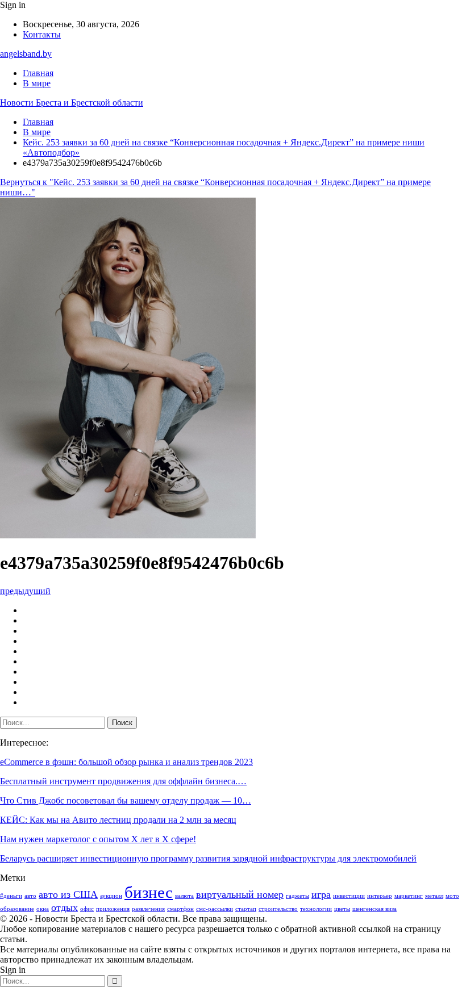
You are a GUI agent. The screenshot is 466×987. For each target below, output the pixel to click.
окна (42, 909)
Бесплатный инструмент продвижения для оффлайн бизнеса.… (123, 781)
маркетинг (408, 896)
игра (321, 894)
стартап (245, 909)
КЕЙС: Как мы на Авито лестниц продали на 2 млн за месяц (118, 820)
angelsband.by (26, 53)
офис (87, 909)
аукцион (111, 896)
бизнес (148, 892)
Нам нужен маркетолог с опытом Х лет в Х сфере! (98, 839)
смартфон (180, 909)
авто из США (68, 894)
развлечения (148, 909)
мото (452, 896)
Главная (38, 73)
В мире (37, 83)
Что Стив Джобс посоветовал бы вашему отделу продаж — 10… (125, 800)
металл (434, 896)
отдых (64, 907)
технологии (316, 909)
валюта (184, 896)
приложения (113, 909)
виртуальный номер (240, 894)
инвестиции (349, 896)
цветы (342, 909)
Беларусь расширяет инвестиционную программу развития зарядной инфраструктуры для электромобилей (208, 858)
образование (17, 909)
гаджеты (297, 896)
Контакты (42, 34)
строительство (278, 909)
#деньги (11, 896)
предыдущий (25, 591)
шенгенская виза (374, 909)
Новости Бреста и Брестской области (71, 102)
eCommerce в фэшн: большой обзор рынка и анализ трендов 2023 (126, 762)
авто (30, 896)
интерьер (379, 896)
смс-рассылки (214, 909)
